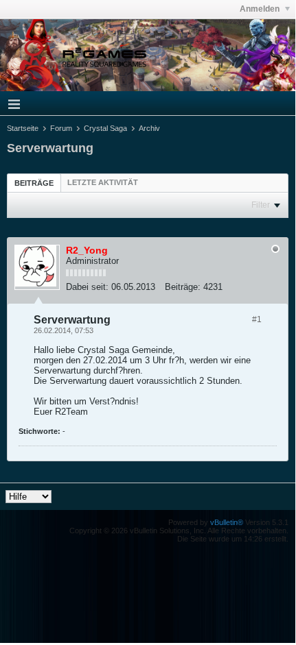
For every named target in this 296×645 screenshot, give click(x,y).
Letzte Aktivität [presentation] (102, 182)
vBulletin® (226, 522)
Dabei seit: (87, 287)
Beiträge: (183, 287)
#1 (257, 319)
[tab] (34, 182)
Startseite (22, 128)
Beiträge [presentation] (34, 183)
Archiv (149, 128)
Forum (61, 128)
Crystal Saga (105, 128)
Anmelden (261, 9)
